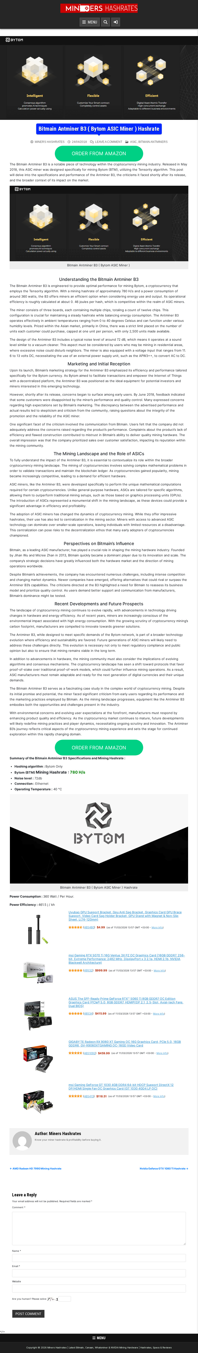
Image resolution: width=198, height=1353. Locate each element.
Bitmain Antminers (153, 142)
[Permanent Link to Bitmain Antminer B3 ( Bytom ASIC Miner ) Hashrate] (99, 78)
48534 (88, 1013)
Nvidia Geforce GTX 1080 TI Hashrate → (164, 1168)
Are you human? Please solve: (30, 1298)
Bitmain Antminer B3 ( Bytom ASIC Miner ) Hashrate (99, 128)
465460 (89, 927)
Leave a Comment (108, 141)
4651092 (89, 1053)
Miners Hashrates (49, 141)
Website (16, 1281)
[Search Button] (105, 22)
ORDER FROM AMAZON (99, 153)
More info (157, 927)
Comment (18, 1207)
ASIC (133, 142)
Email (16, 1266)
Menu (91, 22)
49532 (88, 970)
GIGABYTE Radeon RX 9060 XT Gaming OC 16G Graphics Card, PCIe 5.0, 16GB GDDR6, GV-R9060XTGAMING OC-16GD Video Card (125, 1043)
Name (16, 1250)
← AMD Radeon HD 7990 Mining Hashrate (35, 1168)
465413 (89, 1096)
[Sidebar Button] (115, 22)
